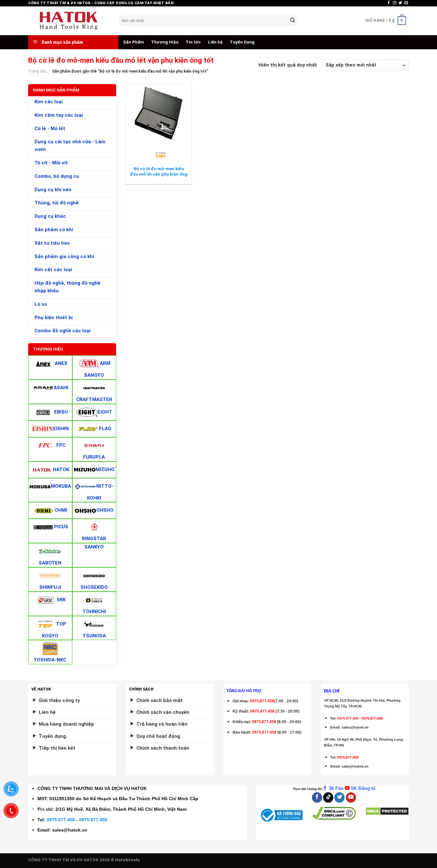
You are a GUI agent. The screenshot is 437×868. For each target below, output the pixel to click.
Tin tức (193, 42)
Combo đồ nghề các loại (63, 331)
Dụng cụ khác (50, 216)
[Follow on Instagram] (394, 3)
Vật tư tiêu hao (52, 243)
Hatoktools (127, 859)
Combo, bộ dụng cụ (57, 176)
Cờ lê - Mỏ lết (50, 128)
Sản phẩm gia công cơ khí (64, 256)
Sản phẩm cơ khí (54, 230)
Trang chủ (37, 71)
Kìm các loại (49, 102)
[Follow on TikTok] (328, 797)
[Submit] (292, 21)
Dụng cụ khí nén (53, 190)
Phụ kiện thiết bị (54, 317)
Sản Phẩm (133, 42)
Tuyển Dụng (242, 42)
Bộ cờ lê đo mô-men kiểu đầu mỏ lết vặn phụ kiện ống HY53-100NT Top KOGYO (158, 174)
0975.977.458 (262, 711)
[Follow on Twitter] (400, 3)
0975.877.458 (61, 819)
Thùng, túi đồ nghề (57, 203)
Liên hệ (215, 42)
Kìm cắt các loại (53, 270)
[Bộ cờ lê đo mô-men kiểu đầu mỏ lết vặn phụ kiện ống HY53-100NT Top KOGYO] (159, 113)
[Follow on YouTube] (351, 797)
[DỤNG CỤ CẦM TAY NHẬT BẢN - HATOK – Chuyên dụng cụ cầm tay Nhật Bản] (68, 21)
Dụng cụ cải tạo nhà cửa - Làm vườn (70, 146)
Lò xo (41, 304)
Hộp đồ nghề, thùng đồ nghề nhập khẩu (67, 287)
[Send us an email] (406, 3)
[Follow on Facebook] (389, 3)
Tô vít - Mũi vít (51, 163)
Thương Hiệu (165, 42)
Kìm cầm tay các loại (59, 115)
